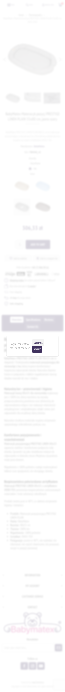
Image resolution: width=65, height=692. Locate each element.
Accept (37, 349)
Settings (38, 342)
